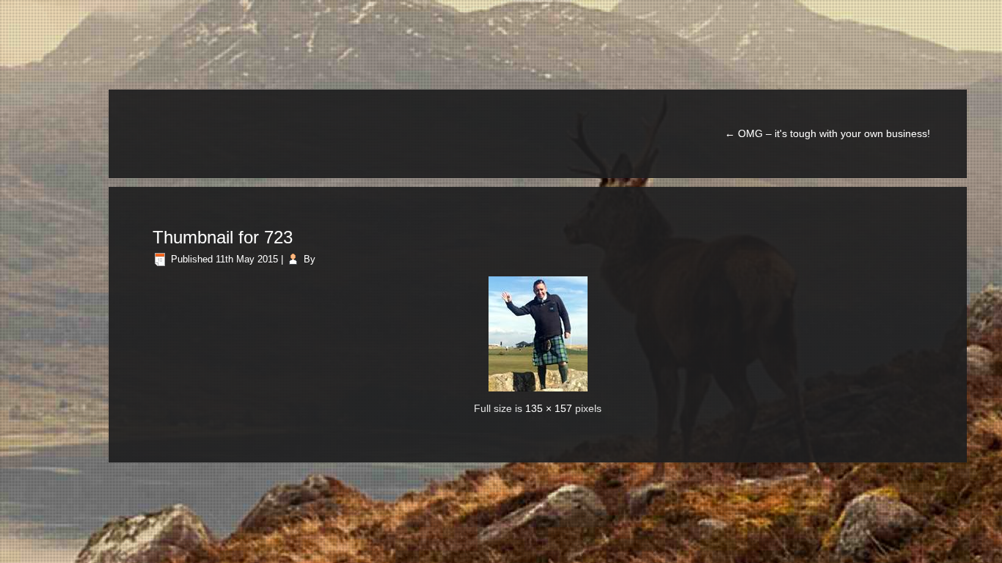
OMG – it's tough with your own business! (827, 133)
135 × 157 (548, 408)
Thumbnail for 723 (223, 237)
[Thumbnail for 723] (538, 333)
